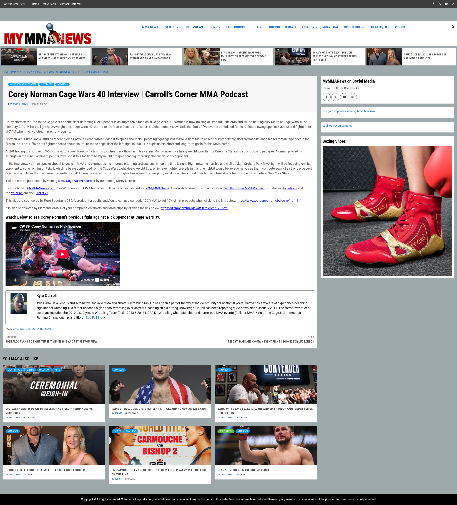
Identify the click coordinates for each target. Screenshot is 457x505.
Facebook (290, 188)
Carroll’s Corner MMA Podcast (244, 188)
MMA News (49, 3)
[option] (46, 56)
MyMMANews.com (40, 188)
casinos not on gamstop (338, 125)
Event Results (15, 370)
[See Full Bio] (104, 317)
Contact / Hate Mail (71, 3)
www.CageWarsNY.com (75, 181)
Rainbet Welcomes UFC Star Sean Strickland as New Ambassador (159, 408)
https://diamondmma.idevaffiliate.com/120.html (194, 208)
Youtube (17, 193)
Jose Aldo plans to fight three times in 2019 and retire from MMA (51, 339)
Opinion (215, 27)
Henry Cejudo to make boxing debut (243, 470)
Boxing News (226, 431)
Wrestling (351, 27)
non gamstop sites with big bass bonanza (349, 111)
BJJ (255, 27)
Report (119, 413)
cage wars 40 (22, 328)
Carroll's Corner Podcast (23, 84)
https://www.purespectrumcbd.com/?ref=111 (269, 200)
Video (57, 370)
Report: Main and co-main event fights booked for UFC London (271, 339)
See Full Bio (94, 317)
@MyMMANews (157, 188)
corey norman (41, 328)
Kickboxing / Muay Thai (320, 27)
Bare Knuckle (236, 27)
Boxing (274, 27)
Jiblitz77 (42, 193)
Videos (400, 27)
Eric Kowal (15, 417)
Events (169, 27)
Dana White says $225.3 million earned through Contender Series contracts (243, 56)
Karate (291, 27)
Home (35, 3)
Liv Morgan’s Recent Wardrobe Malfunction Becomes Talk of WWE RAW (152, 56)
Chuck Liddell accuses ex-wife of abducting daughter (45, 470)
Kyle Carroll (20, 104)
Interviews (194, 27)
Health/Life (380, 27)
